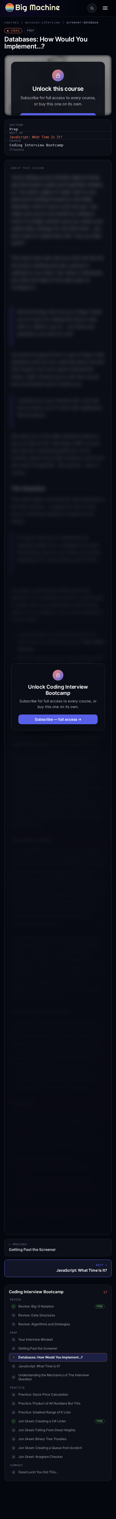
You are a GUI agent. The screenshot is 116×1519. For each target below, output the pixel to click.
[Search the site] (92, 8)
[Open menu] (105, 8)
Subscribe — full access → (58, 719)
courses (11, 22)
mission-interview (42, 22)
